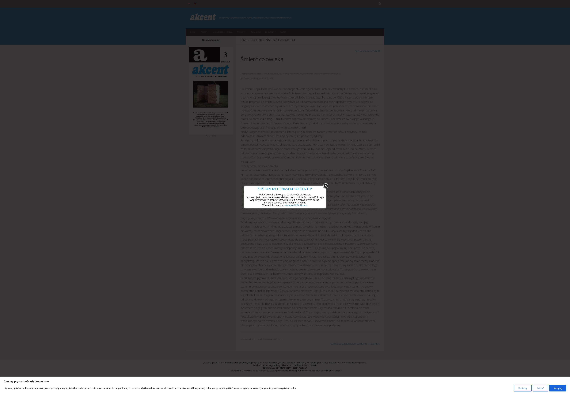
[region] (285, 385)
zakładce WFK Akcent (295, 205)
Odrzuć (540, 388)
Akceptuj (558, 388)
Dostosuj (522, 388)
